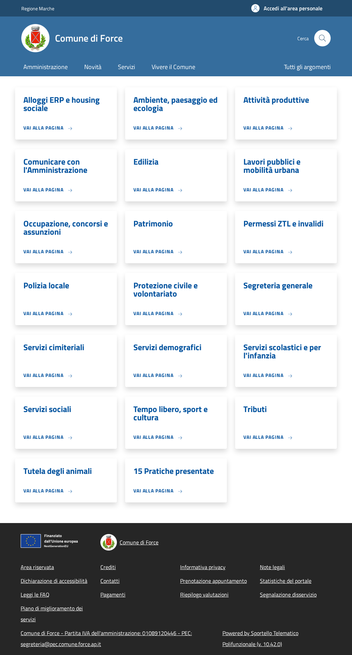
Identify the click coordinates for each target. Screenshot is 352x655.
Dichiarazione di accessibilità (54, 581)
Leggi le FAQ (35, 594)
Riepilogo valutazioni (204, 594)
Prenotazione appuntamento (213, 581)
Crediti (108, 567)
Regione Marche (37, 8)
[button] (287, 8)
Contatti (110, 581)
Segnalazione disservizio (288, 594)
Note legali (272, 567)
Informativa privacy (203, 567)
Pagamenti (112, 594)
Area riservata (37, 567)
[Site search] (322, 38)
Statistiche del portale (285, 581)
